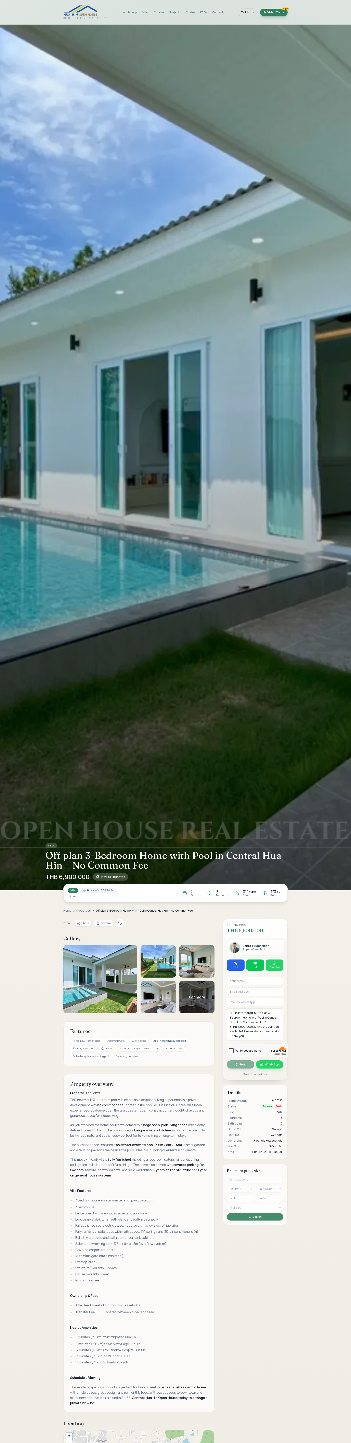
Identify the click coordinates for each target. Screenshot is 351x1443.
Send (243, 1064)
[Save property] (120, 923)
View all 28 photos (113, 877)
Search (257, 1217)
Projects (175, 12)
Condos (159, 12)
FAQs (203, 12)
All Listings (130, 12)
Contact (217, 12)
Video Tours (277, 11)
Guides (190, 12)
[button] (175, 457)
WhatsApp (272, 1064)
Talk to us (247, 12)
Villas (145, 12)
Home (67, 910)
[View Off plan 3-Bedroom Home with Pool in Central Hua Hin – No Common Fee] (100, 979)
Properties (83, 910)
